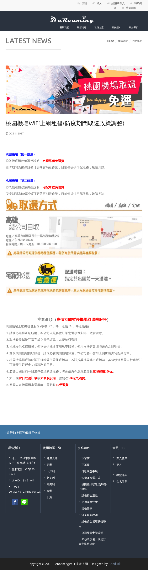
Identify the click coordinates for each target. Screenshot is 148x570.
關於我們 (64, 27)
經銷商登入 (118, 3)
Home (110, 40)
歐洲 (49, 490)
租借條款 (87, 508)
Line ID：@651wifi (23, 480)
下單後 (86, 464)
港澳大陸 (52, 458)
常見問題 (121, 481)
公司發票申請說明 (92, 532)
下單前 (86, 458)
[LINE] (24, 501)
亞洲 (49, 464)
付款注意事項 (90, 471)
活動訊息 (137, 40)
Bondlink (114, 564)
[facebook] (15, 501)
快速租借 (131, 8)
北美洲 (51, 477)
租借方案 (99, 27)
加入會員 (121, 458)
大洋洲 (51, 471)
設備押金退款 (90, 495)
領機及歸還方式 (91, 477)
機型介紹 (121, 475)
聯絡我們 (133, 27)
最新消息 (81, 27)
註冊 (84, 3)
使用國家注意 (90, 502)
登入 (99, 3)
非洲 (49, 497)
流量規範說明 (90, 515)
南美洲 (51, 484)
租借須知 (116, 27)
